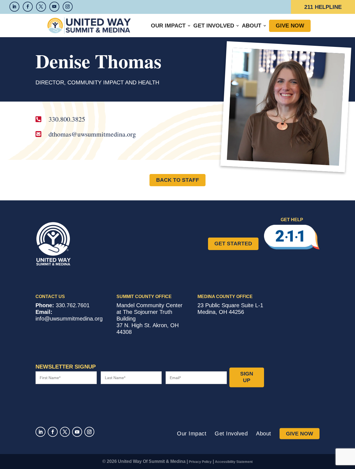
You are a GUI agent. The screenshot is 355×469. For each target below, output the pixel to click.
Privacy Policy (200, 462)
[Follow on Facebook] (53, 432)
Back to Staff (177, 180)
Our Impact (168, 25)
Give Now (290, 25)
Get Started (233, 243)
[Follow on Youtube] (77, 432)
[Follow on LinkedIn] (40, 432)
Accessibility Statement (234, 462)
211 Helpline (323, 7)
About (251, 25)
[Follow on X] (65, 432)
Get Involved (213, 25)
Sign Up (246, 377)
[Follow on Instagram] (89, 432)
